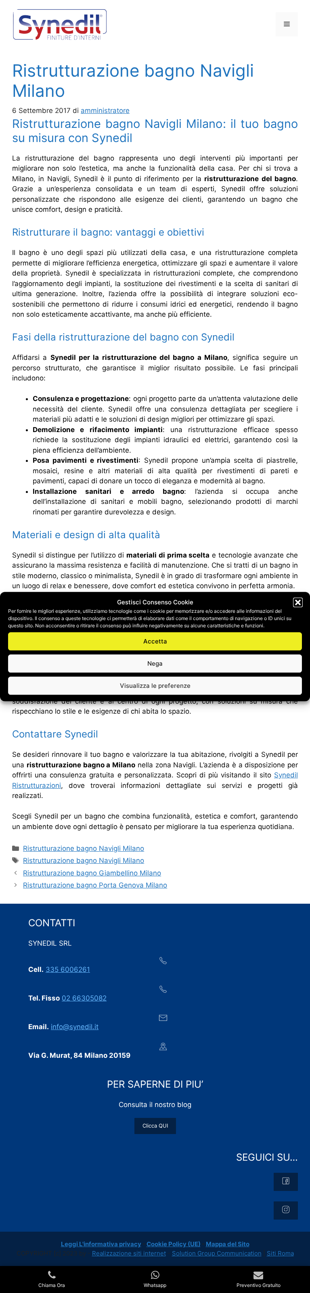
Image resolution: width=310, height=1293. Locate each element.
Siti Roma (280, 1253)
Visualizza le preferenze (155, 685)
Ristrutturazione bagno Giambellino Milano (92, 873)
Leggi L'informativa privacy (101, 1244)
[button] (298, 602)
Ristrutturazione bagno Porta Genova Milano (95, 885)
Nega (155, 663)
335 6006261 (68, 969)
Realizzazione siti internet (129, 1253)
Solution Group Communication (217, 1253)
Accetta (155, 641)
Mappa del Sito (227, 1244)
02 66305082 (84, 998)
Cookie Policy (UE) (174, 1244)
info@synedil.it (74, 1027)
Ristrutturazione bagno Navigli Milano (83, 848)
